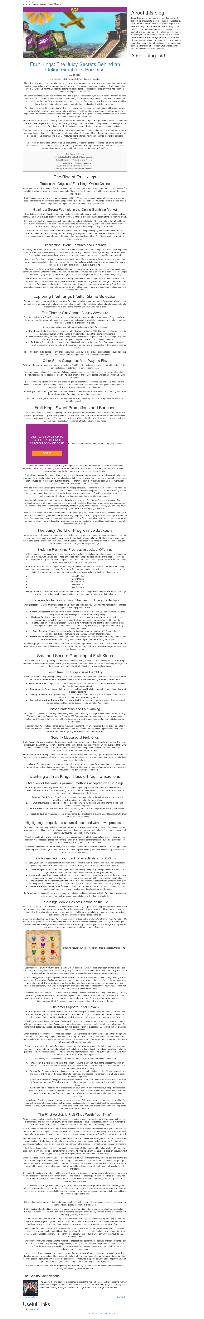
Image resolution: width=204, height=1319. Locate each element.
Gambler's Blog (106, 1313)
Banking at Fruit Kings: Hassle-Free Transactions (75, 168)
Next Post (120, 1297)
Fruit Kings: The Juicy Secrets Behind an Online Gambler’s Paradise (75, 66)
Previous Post (30, 1297)
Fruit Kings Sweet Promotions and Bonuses (75, 160)
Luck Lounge (28, 1)
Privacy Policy (34, 1309)
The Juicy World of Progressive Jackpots (75, 163)
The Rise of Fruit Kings (75, 154)
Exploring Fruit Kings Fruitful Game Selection (75, 157)
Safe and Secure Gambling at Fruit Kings (75, 166)
